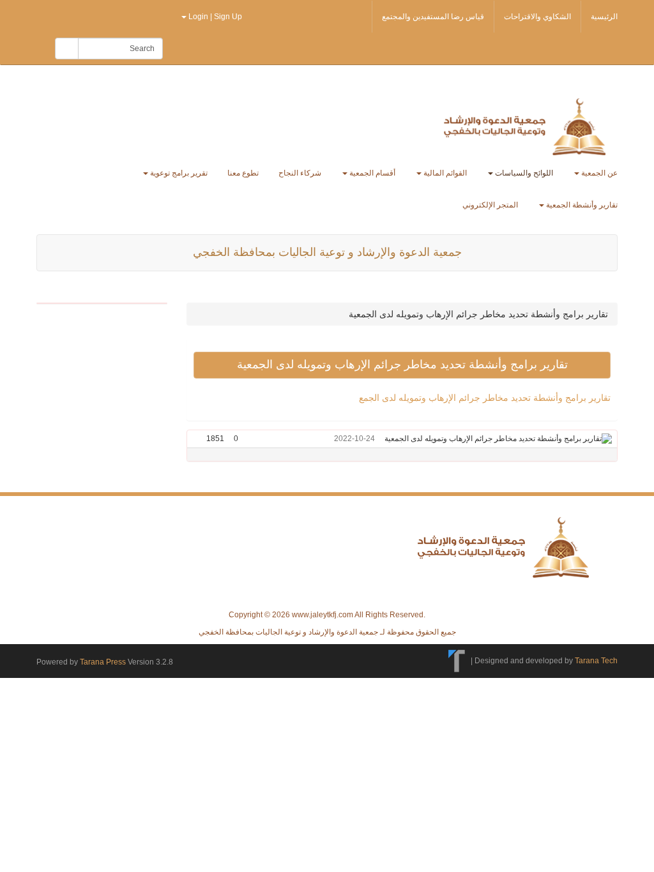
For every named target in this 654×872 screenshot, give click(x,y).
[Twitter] (64, 15)
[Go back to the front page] (527, 126)
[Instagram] (165, 15)
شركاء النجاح (299, 173)
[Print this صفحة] (198, 438)
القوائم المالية (444, 173)
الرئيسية (604, 16)
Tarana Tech (596, 660)
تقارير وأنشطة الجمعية (581, 204)
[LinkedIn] (145, 15)
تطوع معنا (243, 173)
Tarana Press (103, 662)
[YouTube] (125, 15)
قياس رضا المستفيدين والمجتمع (433, 16)
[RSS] (43, 15)
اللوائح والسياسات (523, 173)
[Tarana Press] (457, 660)
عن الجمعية (598, 173)
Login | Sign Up (215, 16)
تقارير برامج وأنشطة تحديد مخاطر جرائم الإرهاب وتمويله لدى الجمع (485, 398)
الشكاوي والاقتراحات (537, 16)
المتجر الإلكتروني (490, 204)
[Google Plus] (105, 15)
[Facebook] (84, 15)
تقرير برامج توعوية (178, 173)
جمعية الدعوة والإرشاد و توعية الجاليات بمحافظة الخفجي (327, 252)
